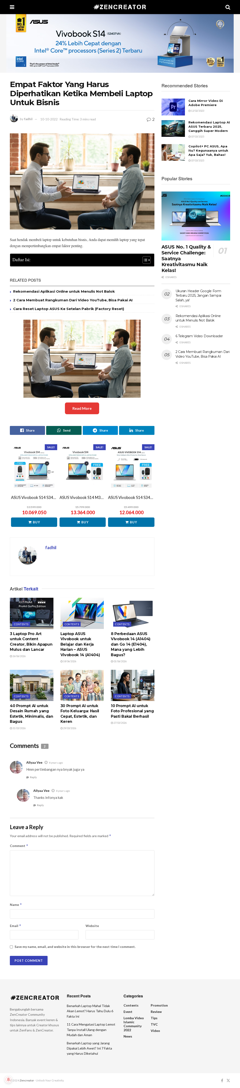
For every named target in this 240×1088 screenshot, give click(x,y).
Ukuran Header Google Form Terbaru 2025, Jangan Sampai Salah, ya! (198, 295)
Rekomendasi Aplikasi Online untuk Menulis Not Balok (64, 291)
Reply (33, 777)
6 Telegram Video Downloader (199, 336)
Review (156, 1012)
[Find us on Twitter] (228, 1080)
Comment (19, 845)
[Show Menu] (12, 7)
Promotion (159, 1005)
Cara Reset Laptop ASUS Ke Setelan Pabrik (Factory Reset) (68, 308)
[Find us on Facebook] (222, 1080)
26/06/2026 (19, 656)
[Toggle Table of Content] (144, 260)
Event (128, 1012)
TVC (154, 1024)
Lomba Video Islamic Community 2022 (134, 1024)
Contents (21, 624)
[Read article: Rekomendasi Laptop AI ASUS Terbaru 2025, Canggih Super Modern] (173, 128)
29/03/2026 (69, 728)
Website (92, 926)
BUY (36, 522)
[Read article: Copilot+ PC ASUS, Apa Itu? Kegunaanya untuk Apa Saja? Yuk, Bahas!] (173, 152)
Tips (154, 1018)
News (128, 1036)
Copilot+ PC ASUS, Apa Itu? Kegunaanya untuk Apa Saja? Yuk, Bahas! (208, 150)
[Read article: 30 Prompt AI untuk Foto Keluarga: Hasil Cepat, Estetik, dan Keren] (82, 685)
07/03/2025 (197, 136)
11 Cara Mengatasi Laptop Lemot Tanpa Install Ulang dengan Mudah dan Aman (91, 1029)
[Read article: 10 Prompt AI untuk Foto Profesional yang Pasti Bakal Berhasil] (132, 685)
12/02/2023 (197, 110)
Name (16, 904)
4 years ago (56, 762)
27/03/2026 (120, 722)
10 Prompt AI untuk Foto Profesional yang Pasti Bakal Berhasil (132, 711)
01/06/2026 (120, 661)
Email (15, 925)
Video (155, 1031)
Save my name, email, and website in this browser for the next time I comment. (75, 947)
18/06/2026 (69, 661)
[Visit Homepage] (120, 7)
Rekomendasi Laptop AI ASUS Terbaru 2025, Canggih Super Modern (209, 126)
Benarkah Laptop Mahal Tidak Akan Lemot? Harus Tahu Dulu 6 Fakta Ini (90, 1011)
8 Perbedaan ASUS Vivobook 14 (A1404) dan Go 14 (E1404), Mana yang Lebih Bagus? (130, 644)
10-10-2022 (49, 119)
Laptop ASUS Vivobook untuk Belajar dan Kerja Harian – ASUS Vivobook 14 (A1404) (80, 644)
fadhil (28, 119)
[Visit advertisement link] (120, 43)
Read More (82, 408)
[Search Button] (227, 7)
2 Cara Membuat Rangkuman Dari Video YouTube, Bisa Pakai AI (73, 300)
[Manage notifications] (8, 1079)
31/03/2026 (19, 728)
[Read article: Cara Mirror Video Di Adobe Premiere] (173, 107)
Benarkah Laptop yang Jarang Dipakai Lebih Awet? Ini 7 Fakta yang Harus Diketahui (89, 1048)
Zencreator (27, 1080)
